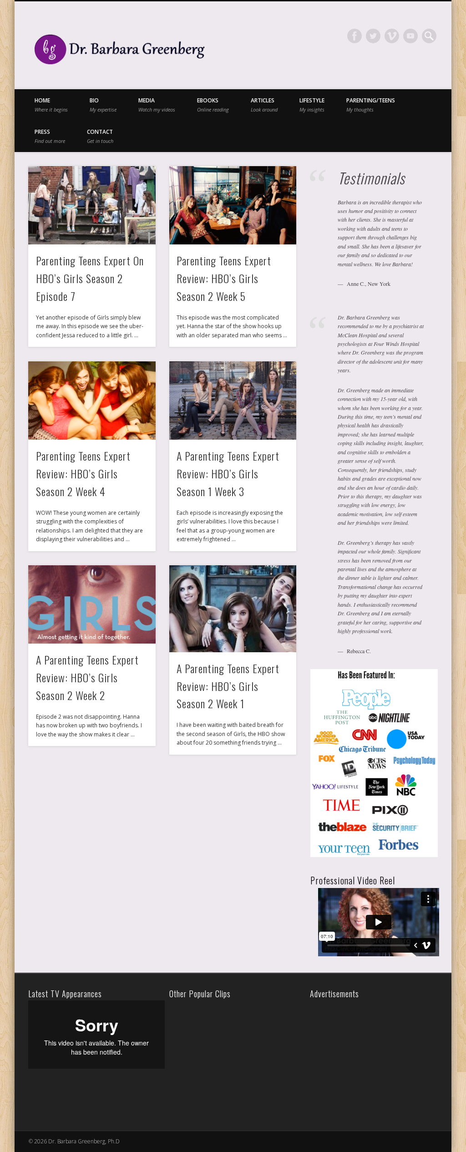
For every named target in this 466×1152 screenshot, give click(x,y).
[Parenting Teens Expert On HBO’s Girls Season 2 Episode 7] (91, 205)
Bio (103, 104)
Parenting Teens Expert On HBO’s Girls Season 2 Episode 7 (90, 278)
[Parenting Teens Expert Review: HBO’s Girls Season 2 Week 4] (91, 400)
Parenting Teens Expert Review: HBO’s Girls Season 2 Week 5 (224, 278)
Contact (100, 136)
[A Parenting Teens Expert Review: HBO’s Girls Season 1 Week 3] (232, 400)
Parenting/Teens (370, 104)
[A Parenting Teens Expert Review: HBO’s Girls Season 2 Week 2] (91, 604)
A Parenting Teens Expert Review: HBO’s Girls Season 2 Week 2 (87, 677)
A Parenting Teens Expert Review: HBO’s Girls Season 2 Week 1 (228, 686)
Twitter (373, 36)
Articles (264, 104)
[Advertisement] (376, 1057)
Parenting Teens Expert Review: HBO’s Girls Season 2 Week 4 (83, 473)
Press (50, 136)
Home (51, 104)
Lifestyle (311, 104)
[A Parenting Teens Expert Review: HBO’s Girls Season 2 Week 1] (232, 608)
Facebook (354, 36)
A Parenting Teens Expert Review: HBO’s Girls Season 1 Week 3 (228, 473)
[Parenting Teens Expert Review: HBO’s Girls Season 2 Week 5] (232, 205)
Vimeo (392, 36)
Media (156, 104)
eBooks (213, 104)
